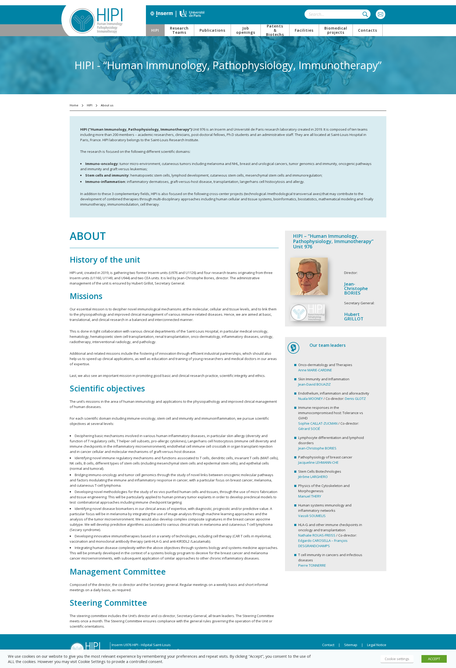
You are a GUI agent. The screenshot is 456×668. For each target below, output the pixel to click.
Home (74, 105)
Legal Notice (375, 644)
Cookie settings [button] (397, 658)
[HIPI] (96, 21)
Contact (328, 644)
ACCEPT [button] (434, 658)
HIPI (89, 105)
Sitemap (350, 644)
